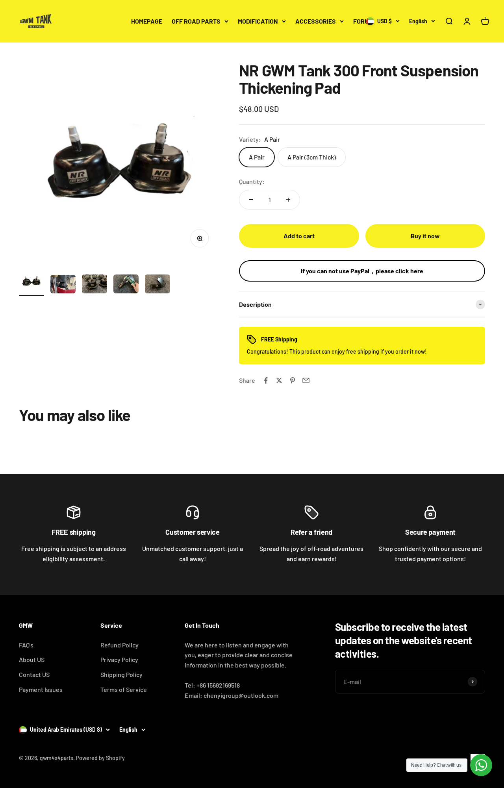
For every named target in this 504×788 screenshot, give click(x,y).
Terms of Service (123, 689)
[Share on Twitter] (279, 380)
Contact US (34, 674)
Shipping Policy (121, 674)
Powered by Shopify (100, 758)
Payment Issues (41, 689)
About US (31, 659)
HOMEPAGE (146, 21)
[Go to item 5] (157, 285)
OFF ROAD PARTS (196, 21)
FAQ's (26, 645)
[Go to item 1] (31, 282)
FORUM (363, 21)
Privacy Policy (119, 659)
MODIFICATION (258, 21)
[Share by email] (306, 380)
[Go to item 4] (126, 285)
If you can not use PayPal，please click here (362, 270)
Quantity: (252, 181)
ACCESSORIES (315, 21)
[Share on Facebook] (265, 380)
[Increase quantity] (288, 199)
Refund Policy (119, 645)
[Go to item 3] (94, 285)
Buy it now (425, 235)
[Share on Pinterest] (292, 380)
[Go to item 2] (63, 285)
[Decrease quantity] (250, 199)
